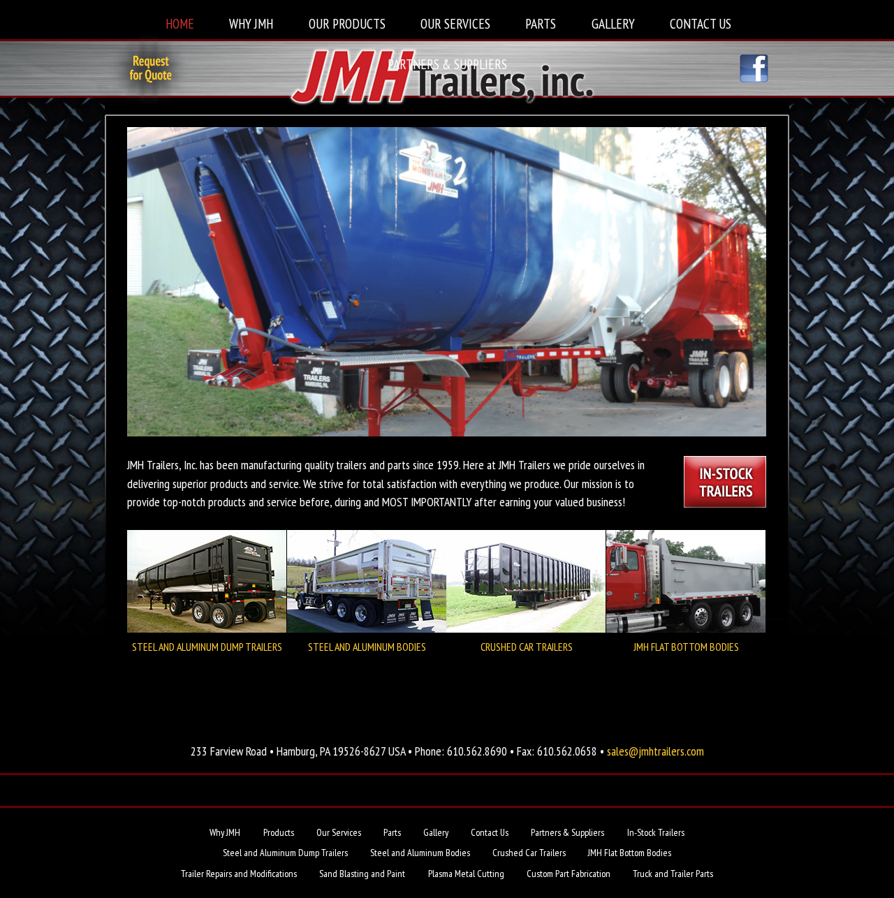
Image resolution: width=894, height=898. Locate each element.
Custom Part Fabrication (568, 873)
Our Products (347, 23)
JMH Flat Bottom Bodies (629, 852)
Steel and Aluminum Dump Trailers (285, 852)
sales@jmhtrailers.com (655, 751)
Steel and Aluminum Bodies (420, 852)
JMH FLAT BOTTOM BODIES (686, 647)
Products (278, 832)
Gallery (613, 23)
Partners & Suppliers (447, 64)
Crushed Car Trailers (529, 852)
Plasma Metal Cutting (466, 873)
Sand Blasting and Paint (362, 873)
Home (180, 23)
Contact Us (700, 23)
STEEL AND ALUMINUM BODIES (367, 647)
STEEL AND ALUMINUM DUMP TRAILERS (207, 647)
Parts (540, 23)
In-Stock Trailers (655, 832)
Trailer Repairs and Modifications (239, 873)
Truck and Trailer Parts (673, 873)
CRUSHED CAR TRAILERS (527, 647)
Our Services (455, 23)
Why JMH (251, 23)
